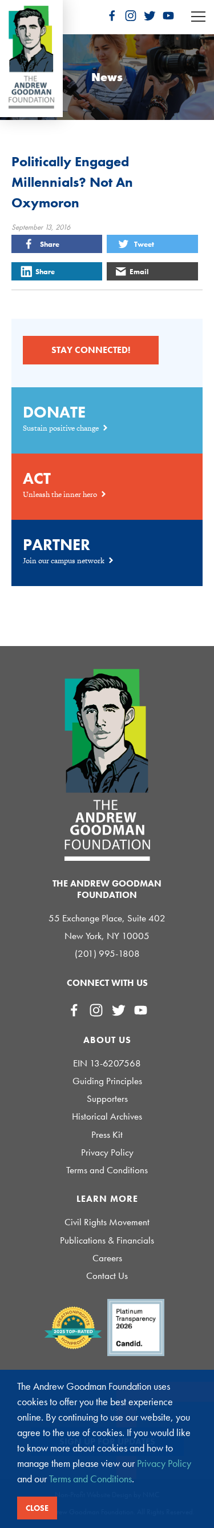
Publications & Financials (107, 1240)
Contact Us (107, 1276)
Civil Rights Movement (107, 1222)
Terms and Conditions (107, 1170)
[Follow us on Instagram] (130, 15)
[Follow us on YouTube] (168, 15)
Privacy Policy (107, 1152)
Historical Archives (107, 1116)
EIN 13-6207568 (107, 1063)
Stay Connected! (90, 350)
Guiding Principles (107, 1081)
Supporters (107, 1099)
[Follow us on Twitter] (149, 15)
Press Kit (107, 1135)
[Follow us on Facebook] (111, 15)
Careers (107, 1258)
